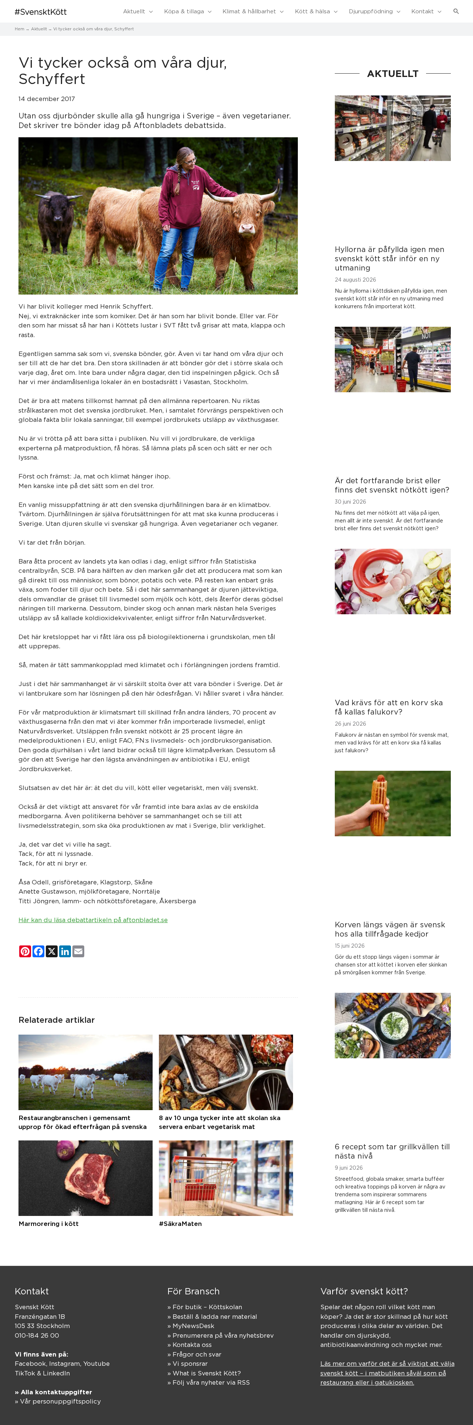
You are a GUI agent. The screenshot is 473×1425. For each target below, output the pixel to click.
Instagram (64, 1363)
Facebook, (32, 1363)
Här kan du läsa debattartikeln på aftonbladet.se (93, 920)
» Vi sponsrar (187, 1363)
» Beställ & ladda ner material (212, 1316)
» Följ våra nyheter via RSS (208, 1382)
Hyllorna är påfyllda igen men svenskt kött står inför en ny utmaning (390, 258)
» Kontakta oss (189, 1344)
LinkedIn (56, 1373)
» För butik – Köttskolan (204, 1307)
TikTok (25, 1373)
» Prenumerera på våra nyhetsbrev (220, 1335)
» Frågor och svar (194, 1354)
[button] (456, 11)
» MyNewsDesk (190, 1326)
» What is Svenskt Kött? (204, 1373)
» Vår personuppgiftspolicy (58, 1401)
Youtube (96, 1363)
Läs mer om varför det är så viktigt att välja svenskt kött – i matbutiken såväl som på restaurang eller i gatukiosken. (387, 1373)
